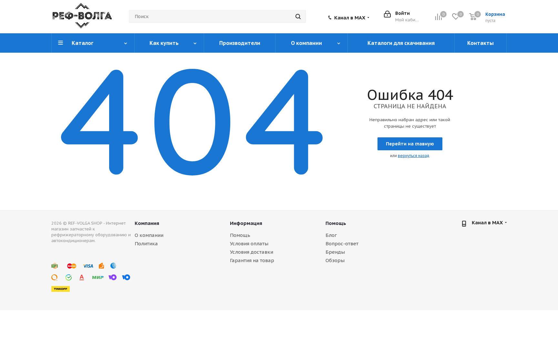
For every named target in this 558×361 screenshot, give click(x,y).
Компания (147, 223)
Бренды (335, 252)
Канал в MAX (349, 18)
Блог (331, 235)
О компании (149, 235)
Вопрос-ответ (342, 243)
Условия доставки (251, 252)
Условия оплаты (249, 243)
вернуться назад (413, 155)
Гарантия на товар (252, 260)
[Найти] (298, 16)
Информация (246, 223)
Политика (146, 243)
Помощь (240, 235)
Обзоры (335, 260)
